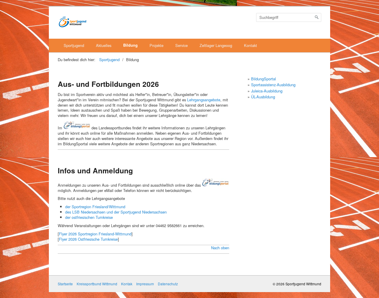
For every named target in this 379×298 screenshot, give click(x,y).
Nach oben (220, 247)
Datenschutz (168, 283)
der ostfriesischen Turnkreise (89, 217)
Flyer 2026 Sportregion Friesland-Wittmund (95, 234)
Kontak (126, 283)
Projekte (156, 45)
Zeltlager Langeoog (216, 45)
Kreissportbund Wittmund (97, 283)
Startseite (65, 283)
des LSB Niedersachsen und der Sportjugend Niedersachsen (116, 212)
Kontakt (250, 45)
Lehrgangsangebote (203, 99)
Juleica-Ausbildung (266, 91)
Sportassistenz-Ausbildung (273, 84)
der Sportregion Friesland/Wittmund (95, 206)
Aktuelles (103, 45)
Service (181, 45)
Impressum (145, 283)
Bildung (130, 45)
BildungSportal (263, 79)
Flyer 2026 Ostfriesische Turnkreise (88, 239)
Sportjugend (74, 45)
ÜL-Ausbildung (263, 97)
